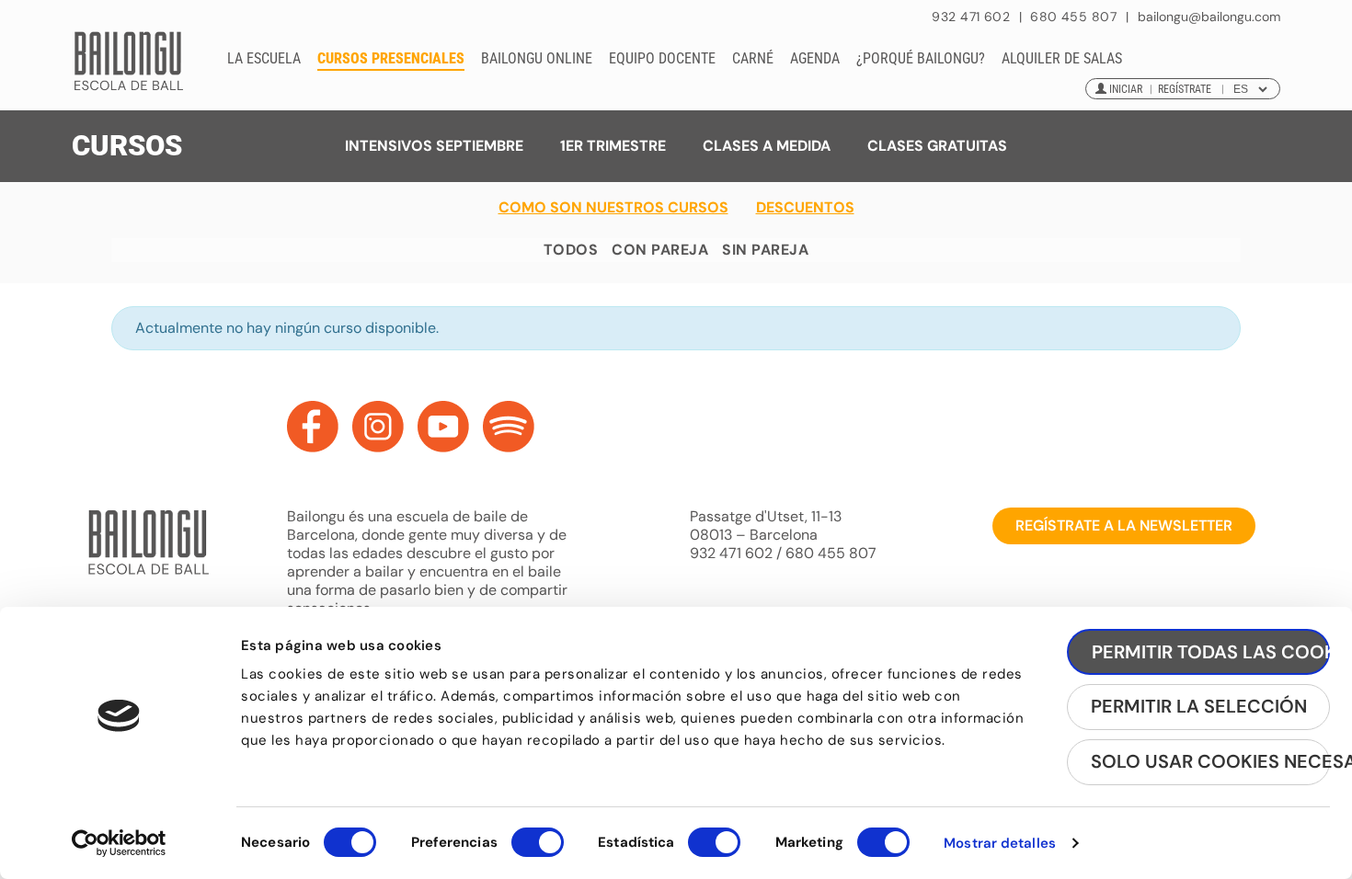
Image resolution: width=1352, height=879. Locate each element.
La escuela (264, 58)
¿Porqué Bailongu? (920, 58)
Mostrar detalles (1000, 843)
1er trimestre (613, 145)
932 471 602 (973, 16)
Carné (752, 58)
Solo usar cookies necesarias (1210, 761)
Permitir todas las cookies (1211, 652)
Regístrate (1184, 89)
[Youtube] (443, 426)
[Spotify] (508, 426)
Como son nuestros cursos (613, 207)
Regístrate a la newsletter (1123, 525)
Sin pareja (765, 249)
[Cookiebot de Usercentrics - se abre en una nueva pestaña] (119, 843)
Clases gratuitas (937, 145)
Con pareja (660, 249)
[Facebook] (312, 426)
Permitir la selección (1199, 706)
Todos (571, 249)
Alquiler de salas (1062, 58)
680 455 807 (1073, 16)
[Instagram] (378, 426)
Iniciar (1125, 89)
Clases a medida (767, 145)
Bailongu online (536, 58)
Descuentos (805, 207)
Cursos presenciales (390, 58)
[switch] (537, 850)
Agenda (815, 58)
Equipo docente (662, 58)
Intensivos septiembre (434, 145)
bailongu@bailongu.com (1209, 17)
